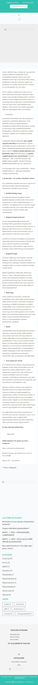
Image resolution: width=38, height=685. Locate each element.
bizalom (7, 604)
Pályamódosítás (8, 578)
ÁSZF (19, 665)
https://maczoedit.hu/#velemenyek (13, 448)
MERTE (5, 566)
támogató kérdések (24, 614)
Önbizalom (6, 570)
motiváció (8, 614)
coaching (20, 604)
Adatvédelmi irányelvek (19, 662)
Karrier (5, 562)
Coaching (6, 558)
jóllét (6, 609)
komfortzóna (18, 609)
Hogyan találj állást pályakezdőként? (15, 528)
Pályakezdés (7, 574)
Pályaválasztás (7, 586)
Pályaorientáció (8, 582)
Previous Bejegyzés (8, 467)
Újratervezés (7, 590)
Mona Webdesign (19, 682)
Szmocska (30, 682)
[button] (19, 19)
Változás (5, 594)
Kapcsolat (10, 434)
